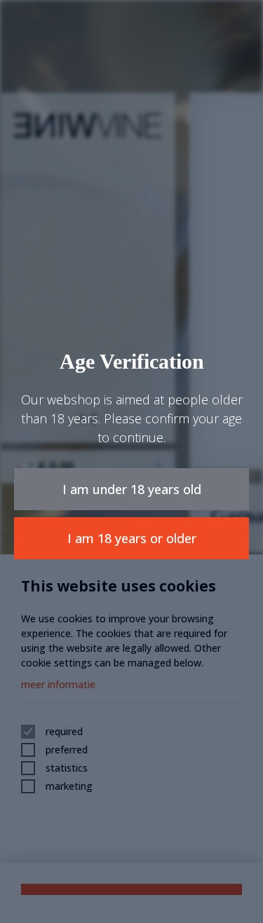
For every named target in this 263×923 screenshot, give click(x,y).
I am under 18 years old (131, 489)
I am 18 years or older (131, 538)
